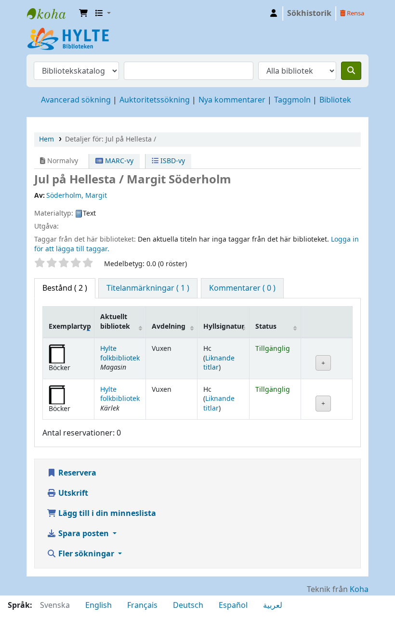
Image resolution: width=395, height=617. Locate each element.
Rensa (354, 13)
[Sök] (351, 71)
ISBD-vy (171, 161)
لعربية (272, 605)
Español (233, 605)
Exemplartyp (70, 326)
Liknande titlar (219, 363)
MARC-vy (118, 161)
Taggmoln (292, 100)
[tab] (148, 288)
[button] (83, 13)
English (98, 605)
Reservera (76, 473)
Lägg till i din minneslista (106, 513)
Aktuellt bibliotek (115, 321)
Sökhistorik (309, 13)
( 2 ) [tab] (64, 288)
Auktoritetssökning (154, 100)
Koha (359, 589)
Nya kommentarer (231, 100)
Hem (46, 139)
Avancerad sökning (76, 100)
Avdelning (168, 326)
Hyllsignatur (223, 326)
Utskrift (72, 493)
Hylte (51, 13)
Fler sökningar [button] (86, 554)
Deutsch (188, 605)
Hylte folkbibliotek (120, 353)
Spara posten (83, 534)
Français (142, 605)
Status (265, 326)
